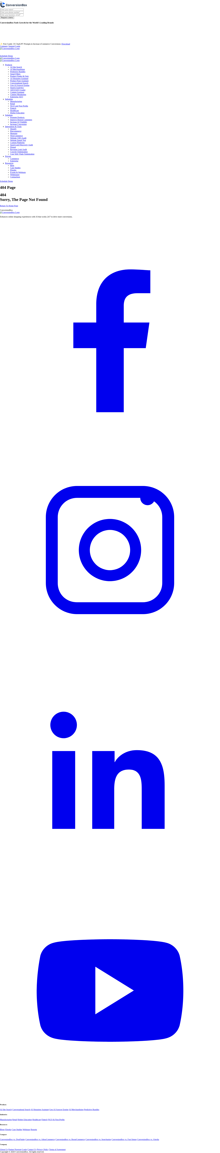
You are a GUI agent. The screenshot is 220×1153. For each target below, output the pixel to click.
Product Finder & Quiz (19, 76)
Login (17, 46)
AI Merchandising (17, 69)
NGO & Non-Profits (56, 1120)
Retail (12, 104)
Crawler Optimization (19, 152)
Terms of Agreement (57, 1149)
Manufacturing (16, 101)
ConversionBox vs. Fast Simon (124, 1139)
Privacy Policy (43, 1149)
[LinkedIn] (110, 879)
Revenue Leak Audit (18, 149)
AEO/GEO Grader (17, 90)
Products (4, 52)
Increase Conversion (18, 124)
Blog (12, 165)
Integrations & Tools (42, 52)
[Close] (1, 1)
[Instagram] (110, 659)
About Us (4, 1149)
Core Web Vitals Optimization (22, 154)
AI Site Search (16, 67)
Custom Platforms (17, 143)
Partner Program (15, 1149)
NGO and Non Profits (19, 106)
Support (11, 46)
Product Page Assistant (19, 81)
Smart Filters (15, 74)
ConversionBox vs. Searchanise (98, 1139)
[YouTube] (110, 1100)
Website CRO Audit (18, 138)
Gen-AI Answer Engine (19, 85)
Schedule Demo (6, 56)
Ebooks (13, 170)
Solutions (27, 52)
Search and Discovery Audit (21, 145)
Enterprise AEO (16, 97)
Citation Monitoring (18, 94)
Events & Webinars (18, 172)
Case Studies (15, 168)
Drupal (13, 147)
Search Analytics (17, 88)
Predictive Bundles (17, 72)
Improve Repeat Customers (21, 120)
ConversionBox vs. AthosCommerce (40, 1139)
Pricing (57, 52)
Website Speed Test (18, 140)
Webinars (26, 1129)
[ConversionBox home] (10, 212)
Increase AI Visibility (18, 122)
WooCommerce (16, 136)
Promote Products (17, 117)
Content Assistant (17, 92)
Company (4, 46)
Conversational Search (19, 83)
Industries (15, 52)
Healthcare (14, 110)
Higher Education (17, 113)
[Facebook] (110, 439)
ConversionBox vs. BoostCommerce (70, 1139)
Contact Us (31, 1149)
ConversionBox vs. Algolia (148, 1139)
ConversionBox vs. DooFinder (12, 1139)
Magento (13, 133)
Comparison (15, 177)
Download (65, 44)
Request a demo (7, 18)
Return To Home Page (9, 206)
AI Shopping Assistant (19, 78)
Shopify (13, 129)
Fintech (13, 108)
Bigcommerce (15, 131)
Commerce (14, 159)
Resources (68, 52)
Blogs (2, 1129)
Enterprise (14, 161)
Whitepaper (14, 175)
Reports (34, 1129)
